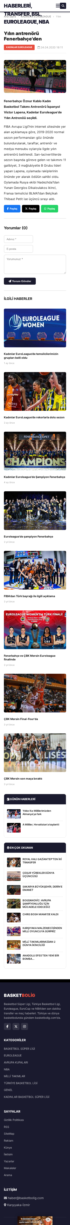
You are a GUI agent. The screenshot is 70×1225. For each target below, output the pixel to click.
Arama (8, 1175)
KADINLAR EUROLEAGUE (19, 47)
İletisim (8, 1154)
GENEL (8, 1089)
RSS (6, 1126)
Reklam (8, 1140)
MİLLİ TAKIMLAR (14, 1076)
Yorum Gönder (21, 281)
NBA (7, 1069)
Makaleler (10, 1168)
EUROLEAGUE (13, 1055)
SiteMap (9, 1133)
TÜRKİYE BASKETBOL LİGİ (21, 1083)
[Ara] (63, 6)
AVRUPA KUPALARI (16, 1062)
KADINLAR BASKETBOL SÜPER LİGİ (26, 1096)
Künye (8, 1147)
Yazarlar (9, 1161)
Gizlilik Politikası (14, 1119)
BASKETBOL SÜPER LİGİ (19, 1048)
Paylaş (13, 208)
